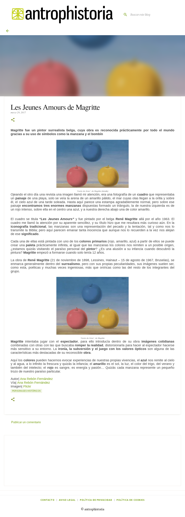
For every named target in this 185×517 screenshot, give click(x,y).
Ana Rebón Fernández (36, 379)
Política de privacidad (96, 500)
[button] (13, 120)
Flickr (27, 386)
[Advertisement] (92, 460)
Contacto (47, 500)
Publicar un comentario (26, 422)
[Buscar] (124, 14)
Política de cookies (131, 500)
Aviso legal (67, 500)
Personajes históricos (26, 391)
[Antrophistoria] (60, 14)
